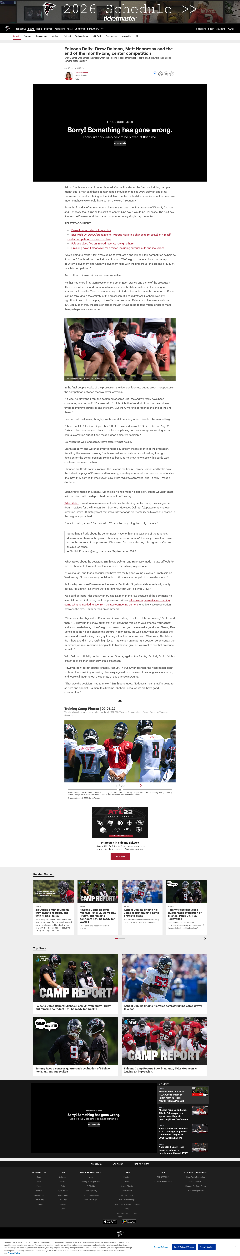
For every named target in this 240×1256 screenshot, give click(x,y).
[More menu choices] (102, 29)
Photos (39, 1186)
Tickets (127, 1181)
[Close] (235, 1247)
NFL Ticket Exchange (127, 1200)
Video (39, 1181)
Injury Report (63, 1191)
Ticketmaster (127, 1191)
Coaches (63, 1204)
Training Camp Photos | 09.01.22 (89, 709)
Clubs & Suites (127, 1195)
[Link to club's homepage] (7, 28)
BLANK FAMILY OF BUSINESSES (196, 1172)
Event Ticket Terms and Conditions (127, 1204)
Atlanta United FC (195, 1181)
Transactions (63, 1195)
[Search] (196, 28)
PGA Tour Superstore (195, 1191)
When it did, (71, 503)
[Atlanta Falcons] (120, 1234)
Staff (63, 1209)
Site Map (39, 1204)
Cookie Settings (161, 1247)
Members (126, 1177)
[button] (120, 143)
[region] (120, 1247)
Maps (91, 1177)
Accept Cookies (207, 1247)
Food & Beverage (90, 1200)
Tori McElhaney (82, 73)
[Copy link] (171, 74)
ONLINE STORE (162, 1177)
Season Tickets (127, 1186)
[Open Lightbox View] (120, 761)
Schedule (62, 1177)
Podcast (39, 1191)
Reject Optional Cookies (184, 1247)
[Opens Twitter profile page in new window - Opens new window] (77, 78)
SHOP (162, 1172)
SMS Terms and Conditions (127, 1213)
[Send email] (166, 75)
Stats (63, 1186)
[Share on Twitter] (160, 75)
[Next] (140, 785)
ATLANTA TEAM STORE (163, 1181)
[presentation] (205, 938)
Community (39, 1200)
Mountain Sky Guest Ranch (195, 1186)
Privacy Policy (14, 1253)
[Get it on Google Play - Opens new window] (129, 1223)
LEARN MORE (120, 856)
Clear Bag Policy (91, 1191)
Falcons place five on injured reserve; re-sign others (102, 243)
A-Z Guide (91, 1186)
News (39, 1177)
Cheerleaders (39, 1195)
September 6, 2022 (124, 551)
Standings (63, 1200)
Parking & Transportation (91, 1181)
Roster (62, 1181)
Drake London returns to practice (91, 230)
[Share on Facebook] (155, 75)
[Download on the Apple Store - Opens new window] (110, 1222)
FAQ (126, 1209)
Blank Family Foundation (195, 1177)
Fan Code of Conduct (91, 1195)
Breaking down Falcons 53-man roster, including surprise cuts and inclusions (117, 247)
